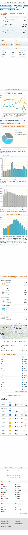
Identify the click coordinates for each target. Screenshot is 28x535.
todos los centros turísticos (21, 391)
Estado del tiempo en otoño (14, 477)
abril (3, 56)
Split (2, 384)
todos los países (23, 513)
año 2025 (14, 93)
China (18, 484)
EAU (18, 488)
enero (3, 50)
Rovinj (2, 382)
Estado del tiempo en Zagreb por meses (14, 48)
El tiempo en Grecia (19, 523)
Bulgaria (5, 484)
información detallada (22, 35)
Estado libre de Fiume (6, 379)
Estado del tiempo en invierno (14, 470)
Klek (2, 368)
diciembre (22, 56)
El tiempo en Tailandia (19, 520)
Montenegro (20, 500)
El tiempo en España (5, 524)
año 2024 (20, 93)
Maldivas (5, 498)
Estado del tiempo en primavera (14, 473)
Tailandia (19, 507)
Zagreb (2, 363)
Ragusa (3, 361)
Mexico (5, 500)
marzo (3, 54)
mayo (12, 50)
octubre (22, 52)
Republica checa (7, 503)
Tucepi (2, 386)
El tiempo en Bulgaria (5, 523)
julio (12, 54)
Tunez (4, 509)
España (19, 490)
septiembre (23, 50)
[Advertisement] (14, 73)
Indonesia (19, 494)
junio (12, 52)
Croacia (19, 6)
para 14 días (5, 43)
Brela (2, 359)
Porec (2, 375)
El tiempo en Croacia (19, 524)
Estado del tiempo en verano (14, 475)
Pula (2, 377)
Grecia (18, 492)
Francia (5, 492)
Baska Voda (3, 356)
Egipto (5, 490)
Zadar (2, 366)
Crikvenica (3, 389)
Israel (4, 496)
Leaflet (22, 338)
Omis (2, 373)
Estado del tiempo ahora (8, 345)
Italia (18, 496)
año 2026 (8, 93)
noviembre (23, 54)
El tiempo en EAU (18, 521)
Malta (18, 498)
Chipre (5, 486)
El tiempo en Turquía (5, 521)
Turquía (19, 509)
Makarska (3, 370)
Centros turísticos (6, 6)
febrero (4, 52)
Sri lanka (5, 507)
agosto (13, 56)
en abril (19, 43)
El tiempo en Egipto (5, 520)
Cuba (4, 488)
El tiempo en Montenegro (6, 526)
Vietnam (5, 511)
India (4, 494)
